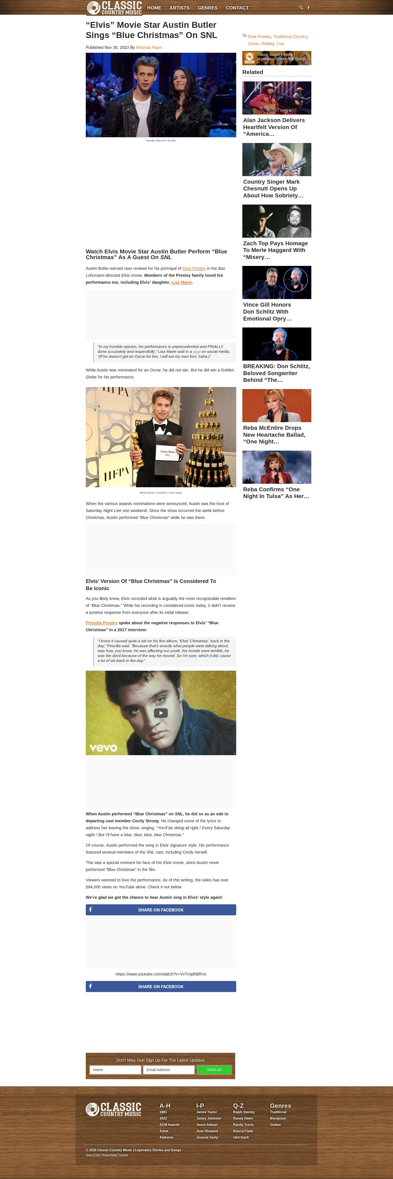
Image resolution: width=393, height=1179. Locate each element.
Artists (179, 7)
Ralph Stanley (244, 1112)
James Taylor (206, 1112)
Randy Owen (243, 1118)
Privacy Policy (109, 1155)
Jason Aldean (207, 1124)
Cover (253, 43)
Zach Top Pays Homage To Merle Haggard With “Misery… (275, 250)
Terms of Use (93, 1155)
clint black (241, 1137)
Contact (237, 7)
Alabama (166, 1137)
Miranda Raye (148, 47)
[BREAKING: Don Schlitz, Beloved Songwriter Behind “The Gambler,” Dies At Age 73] (276, 344)
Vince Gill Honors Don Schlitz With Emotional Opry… (267, 312)
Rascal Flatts (243, 1131)
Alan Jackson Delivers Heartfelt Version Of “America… (274, 127)
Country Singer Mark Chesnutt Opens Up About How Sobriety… (273, 189)
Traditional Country (290, 36)
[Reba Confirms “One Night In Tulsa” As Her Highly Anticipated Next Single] (276, 467)
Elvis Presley (194, 268)
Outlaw (275, 1124)
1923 (163, 1118)
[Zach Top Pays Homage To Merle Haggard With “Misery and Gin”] (276, 221)
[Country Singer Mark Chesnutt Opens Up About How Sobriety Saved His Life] (276, 159)
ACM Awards (169, 1124)
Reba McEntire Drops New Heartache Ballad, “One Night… (274, 435)
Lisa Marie (182, 282)
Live (280, 43)
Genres (208, 7)
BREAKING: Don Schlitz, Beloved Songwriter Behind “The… (276, 373)
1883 (163, 1112)
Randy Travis (243, 1124)
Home (154, 7)
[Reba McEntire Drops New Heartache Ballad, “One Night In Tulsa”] (276, 405)
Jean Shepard (207, 1131)
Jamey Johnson (208, 1118)
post (197, 351)
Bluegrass (278, 1118)
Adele (163, 1131)
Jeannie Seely (207, 1137)
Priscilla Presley (101, 623)
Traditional (278, 1112)
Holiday (267, 43)
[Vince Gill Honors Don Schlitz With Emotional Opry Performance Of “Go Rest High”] (276, 282)
